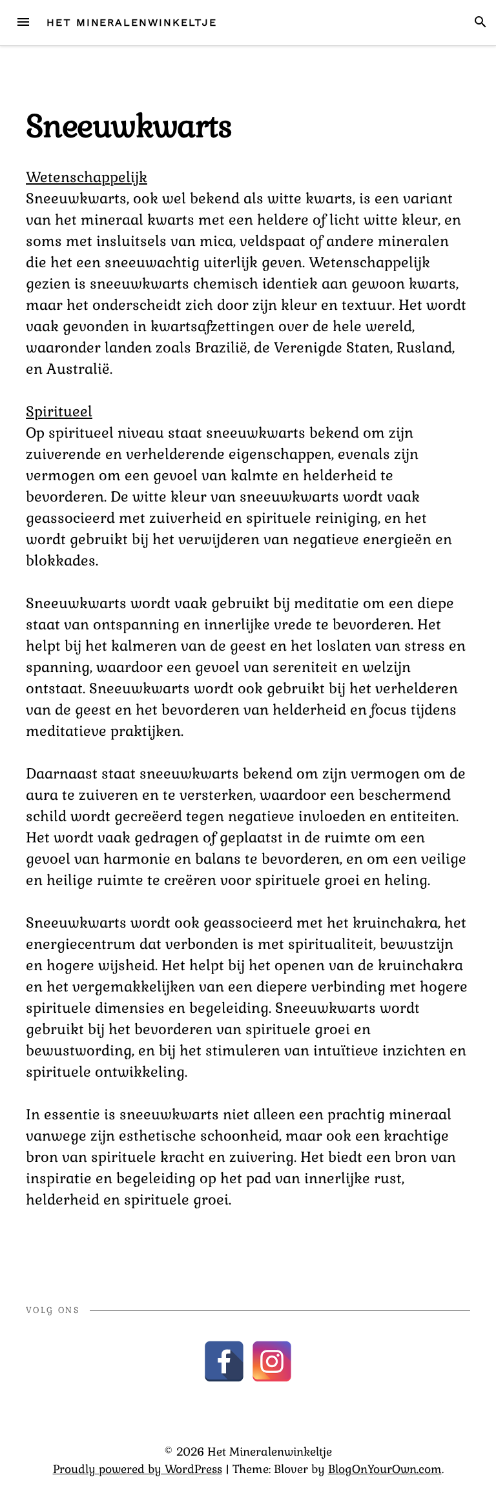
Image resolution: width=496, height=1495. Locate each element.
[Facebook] (224, 1361)
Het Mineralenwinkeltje (131, 22)
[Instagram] (272, 1361)
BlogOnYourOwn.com (385, 1469)
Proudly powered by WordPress (137, 1469)
